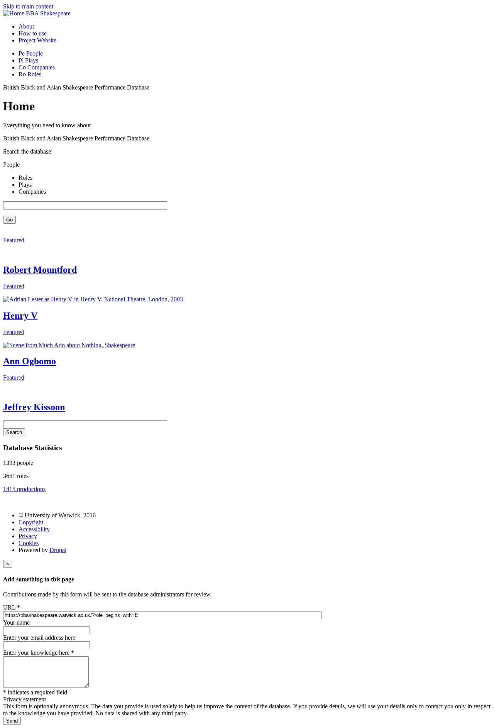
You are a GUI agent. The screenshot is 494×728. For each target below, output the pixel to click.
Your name (16, 622)
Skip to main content (28, 6)
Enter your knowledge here (38, 652)
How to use (33, 33)
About (26, 26)
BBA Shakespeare (48, 13)
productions (24, 489)
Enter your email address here (39, 637)
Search (14, 432)
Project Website (37, 40)
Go (9, 220)
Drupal (57, 550)
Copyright (31, 522)
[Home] (14, 13)
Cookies (29, 543)
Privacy (28, 536)
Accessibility (34, 529)
